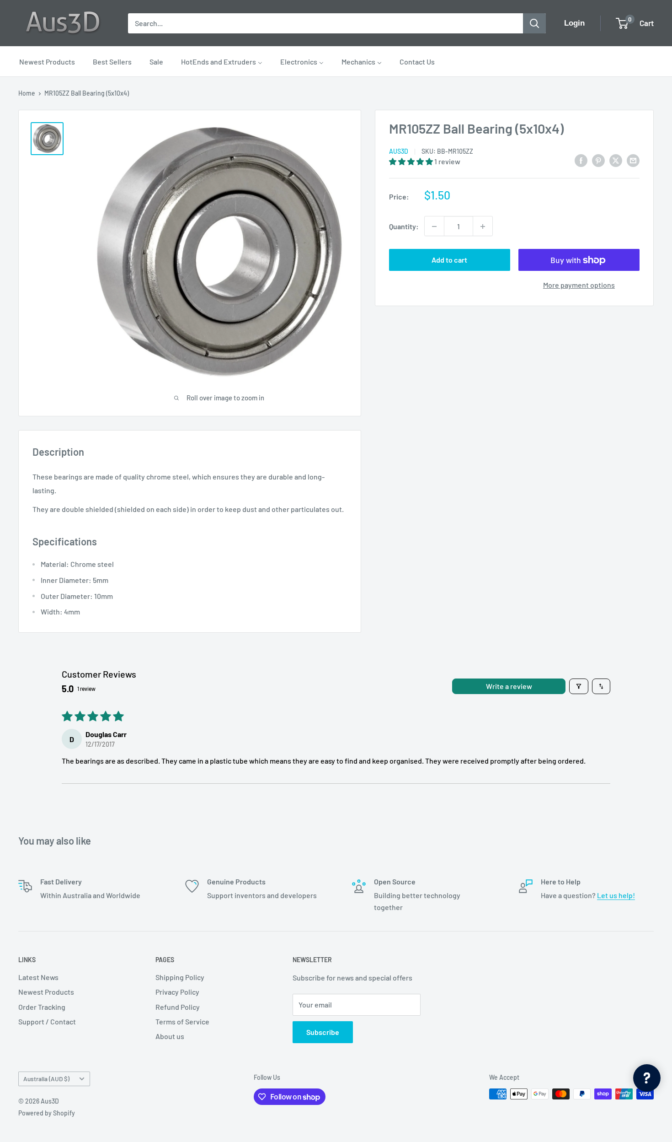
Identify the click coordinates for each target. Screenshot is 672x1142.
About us (169, 1036)
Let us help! (616, 895)
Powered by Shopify (46, 1113)
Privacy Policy (177, 991)
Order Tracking (41, 1006)
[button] (411, 161)
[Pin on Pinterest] (598, 160)
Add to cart (449, 260)
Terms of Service (182, 1021)
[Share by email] (633, 160)
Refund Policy (177, 1006)
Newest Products (46, 991)
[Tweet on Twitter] (615, 160)
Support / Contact (47, 1021)
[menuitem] (47, 61)
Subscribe (322, 1032)
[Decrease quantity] (434, 226)
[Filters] (578, 686)
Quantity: (404, 226)
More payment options (579, 285)
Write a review (509, 686)
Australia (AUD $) (46, 1079)
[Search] (534, 23)
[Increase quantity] (482, 226)
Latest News (38, 977)
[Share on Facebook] (581, 160)
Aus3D (398, 152)
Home (26, 93)
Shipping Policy (179, 977)
